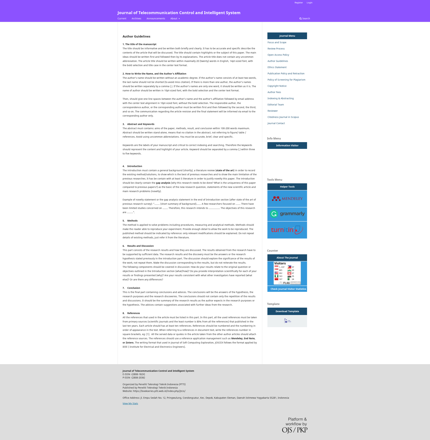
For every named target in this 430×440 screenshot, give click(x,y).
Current (122, 18)
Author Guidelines (278, 61)
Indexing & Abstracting (281, 98)
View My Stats (130, 403)
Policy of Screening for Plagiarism (286, 79)
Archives (136, 18)
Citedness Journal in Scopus (283, 117)
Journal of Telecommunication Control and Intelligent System (179, 12)
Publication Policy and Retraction (286, 73)
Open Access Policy (278, 54)
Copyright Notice (277, 85)
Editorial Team (276, 104)
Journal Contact (276, 123)
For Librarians (275, 164)
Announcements (156, 18)
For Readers (274, 152)
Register (299, 2)
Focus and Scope (277, 42)
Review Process (276, 48)
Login (309, 2)
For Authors (274, 158)
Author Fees (274, 92)
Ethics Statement (277, 67)
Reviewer (273, 110)
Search (306, 18)
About (174, 18)
